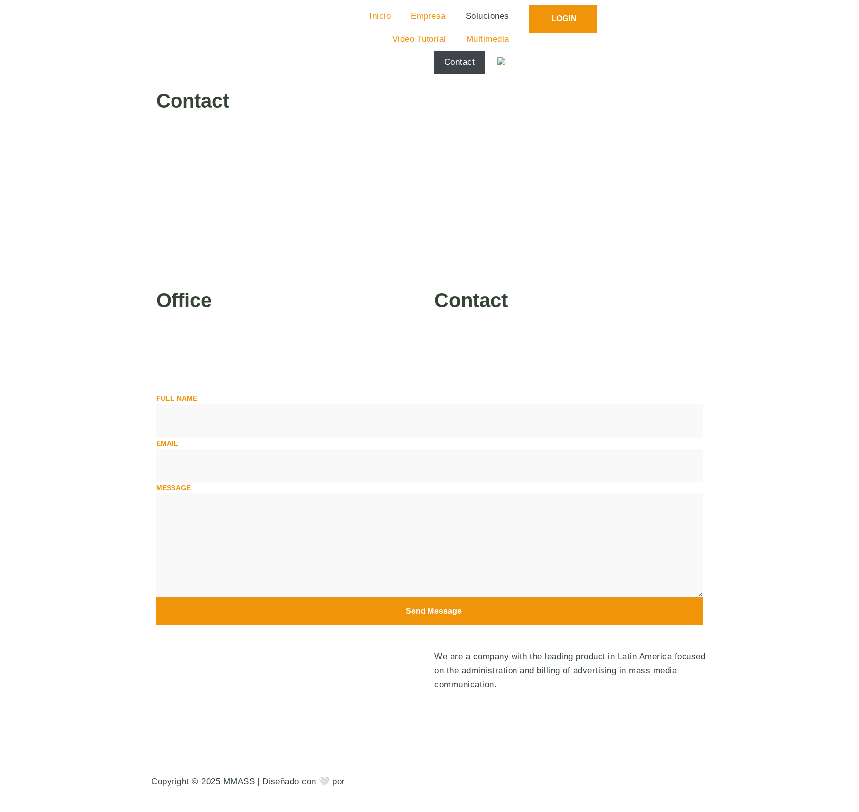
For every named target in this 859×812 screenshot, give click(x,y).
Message (173, 488)
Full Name (176, 398)
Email (167, 443)
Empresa (428, 16)
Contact (459, 62)
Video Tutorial (419, 39)
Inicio (380, 16)
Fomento (364, 781)
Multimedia (487, 39)
